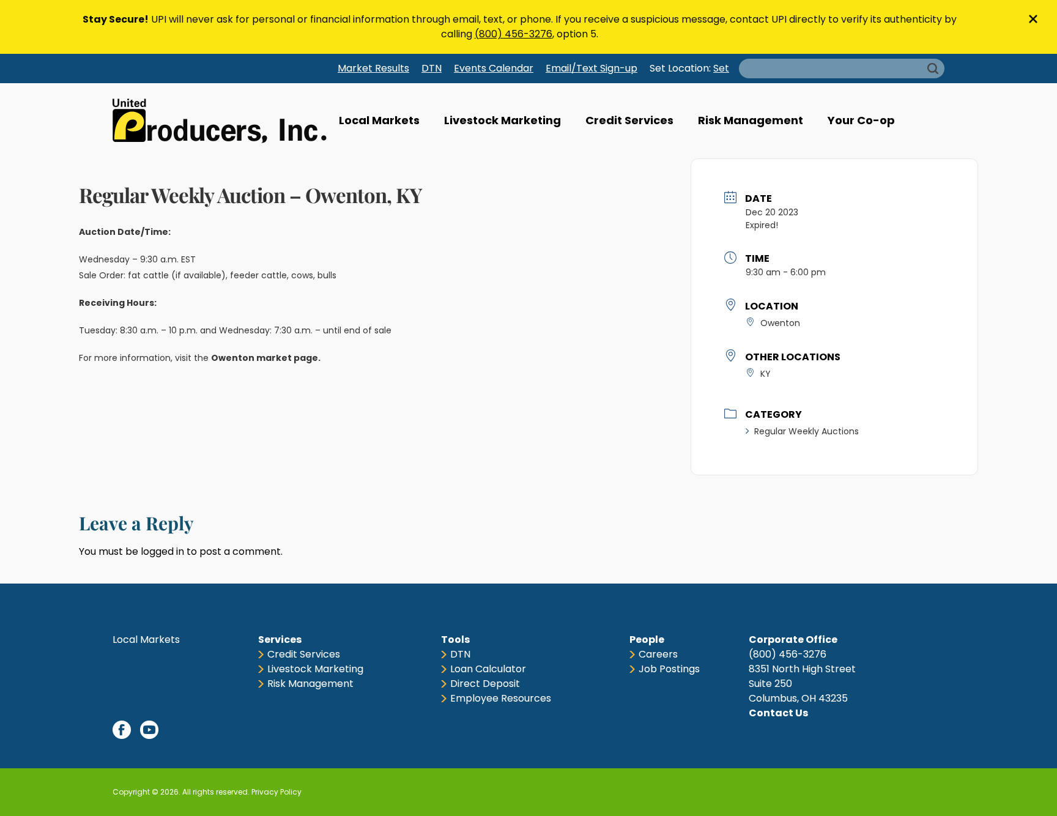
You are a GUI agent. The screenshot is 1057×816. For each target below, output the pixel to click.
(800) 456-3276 (513, 34)
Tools (455, 639)
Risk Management (750, 120)
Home (220, 120)
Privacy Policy (276, 792)
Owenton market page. (266, 358)
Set (721, 68)
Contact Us (778, 713)
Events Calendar (493, 68)
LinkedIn (177, 730)
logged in (162, 551)
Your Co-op (861, 120)
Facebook (122, 730)
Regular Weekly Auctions (806, 431)
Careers (658, 654)
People (646, 639)
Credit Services (629, 120)
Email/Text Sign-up (591, 68)
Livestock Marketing (502, 120)
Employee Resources (500, 698)
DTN (431, 68)
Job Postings (669, 669)
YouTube (149, 730)
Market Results (373, 68)
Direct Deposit (485, 684)
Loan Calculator (488, 669)
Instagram (204, 730)
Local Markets (379, 120)
